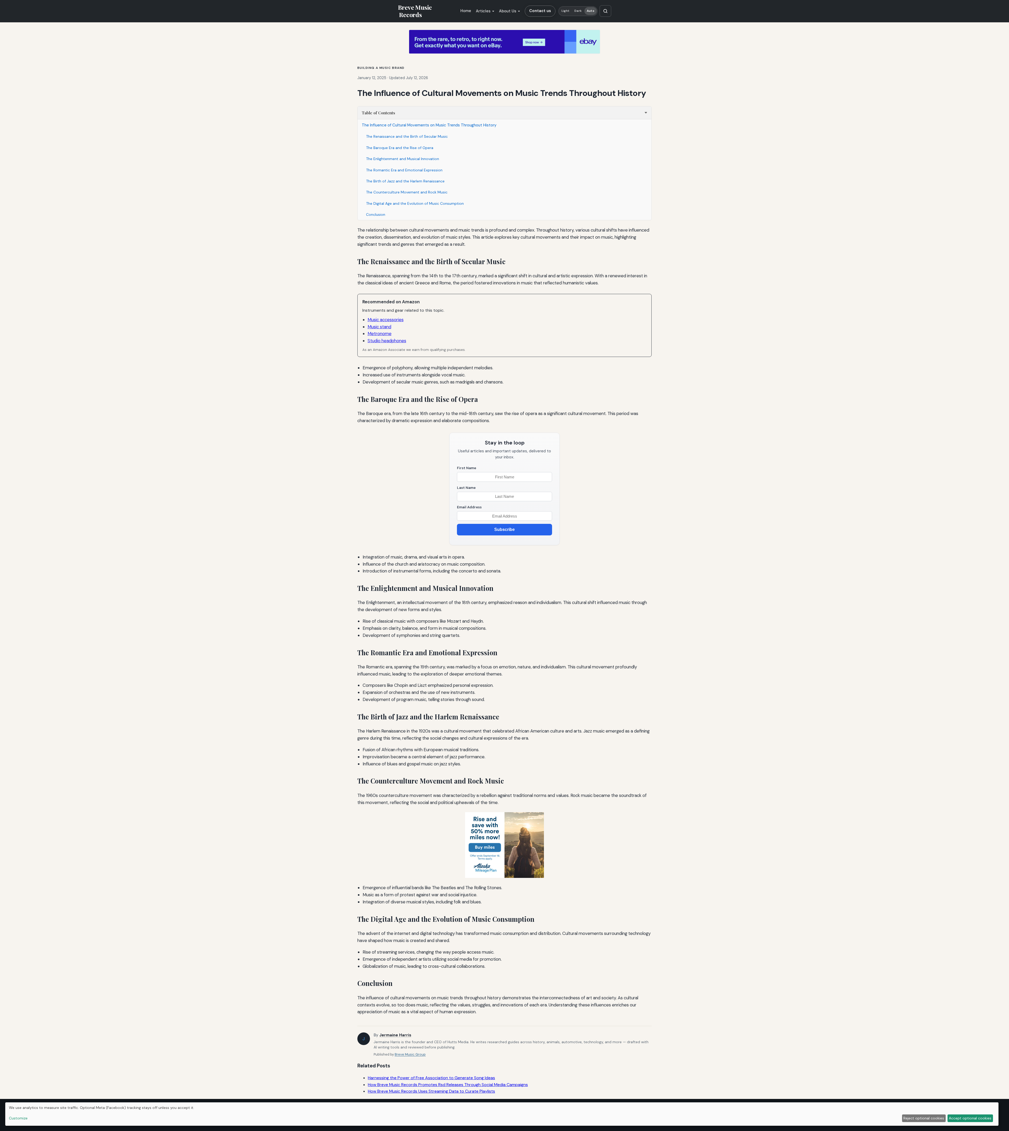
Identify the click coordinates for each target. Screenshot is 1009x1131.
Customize (18, 1118)
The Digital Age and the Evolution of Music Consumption (415, 203)
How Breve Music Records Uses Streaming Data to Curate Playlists (431, 1091)
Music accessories (386, 320)
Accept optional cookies (970, 1118)
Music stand (379, 327)
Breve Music (415, 11)
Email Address (469, 507)
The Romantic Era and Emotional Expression (404, 170)
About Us (507, 11)
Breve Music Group (410, 1054)
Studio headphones (387, 341)
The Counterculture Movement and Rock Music (406, 192)
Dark (577, 11)
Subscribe (504, 529)
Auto (590, 11)
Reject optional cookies (923, 1118)
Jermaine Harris (395, 1035)
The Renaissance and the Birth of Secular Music (407, 136)
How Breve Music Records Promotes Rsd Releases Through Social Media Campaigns (448, 1084)
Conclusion (375, 214)
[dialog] (501, 1114)
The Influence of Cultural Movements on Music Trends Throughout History (429, 125)
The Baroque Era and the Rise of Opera (399, 147)
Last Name (466, 487)
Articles (483, 11)
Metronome (380, 333)
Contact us (540, 10)
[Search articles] (605, 11)
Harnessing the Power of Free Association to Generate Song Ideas (431, 1078)
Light (565, 11)
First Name (466, 468)
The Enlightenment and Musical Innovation (402, 158)
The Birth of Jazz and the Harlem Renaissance (405, 181)
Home (465, 10)
